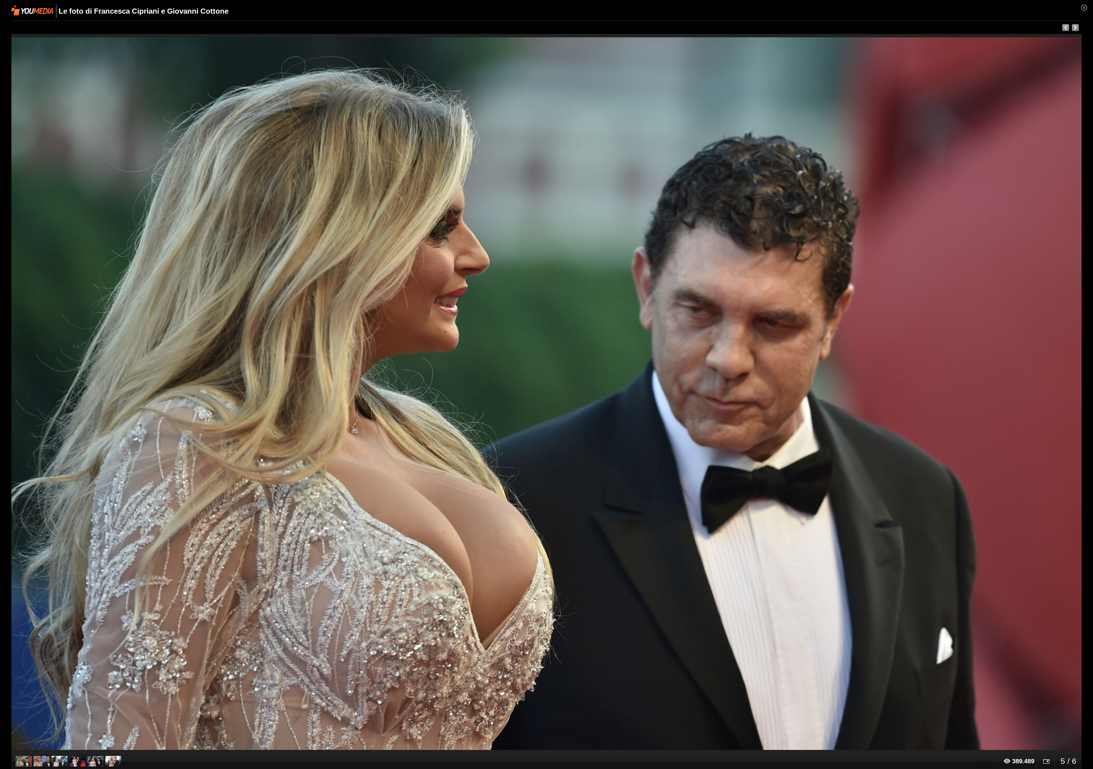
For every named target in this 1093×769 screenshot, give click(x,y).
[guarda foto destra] (653, 393)
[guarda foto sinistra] (118, 393)
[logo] (32, 10)
